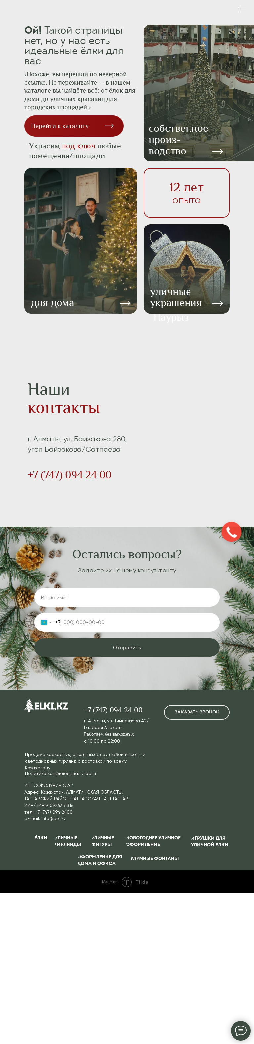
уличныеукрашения (176, 297)
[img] (80, 241)
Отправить (127, 647)
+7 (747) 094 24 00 (70, 475)
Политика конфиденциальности (60, 773)
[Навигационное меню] (242, 10)
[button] (197, 712)
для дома (52, 302)
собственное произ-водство (178, 139)
